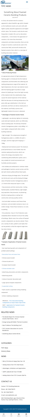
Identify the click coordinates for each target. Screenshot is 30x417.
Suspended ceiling (7, 286)
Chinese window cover (8, 268)
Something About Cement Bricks (11, 333)
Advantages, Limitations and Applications (14, 368)
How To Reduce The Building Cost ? (12, 325)
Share (3, 416)
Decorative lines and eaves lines (11, 254)
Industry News (5, 351)
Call (11, 416)
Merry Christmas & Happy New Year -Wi (14, 361)
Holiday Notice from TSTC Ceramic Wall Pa (14, 375)
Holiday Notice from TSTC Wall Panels (13, 365)
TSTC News (4, 348)
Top (26, 416)
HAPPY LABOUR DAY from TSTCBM (12, 372)
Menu (18, 416)
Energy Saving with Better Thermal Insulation (15, 322)
